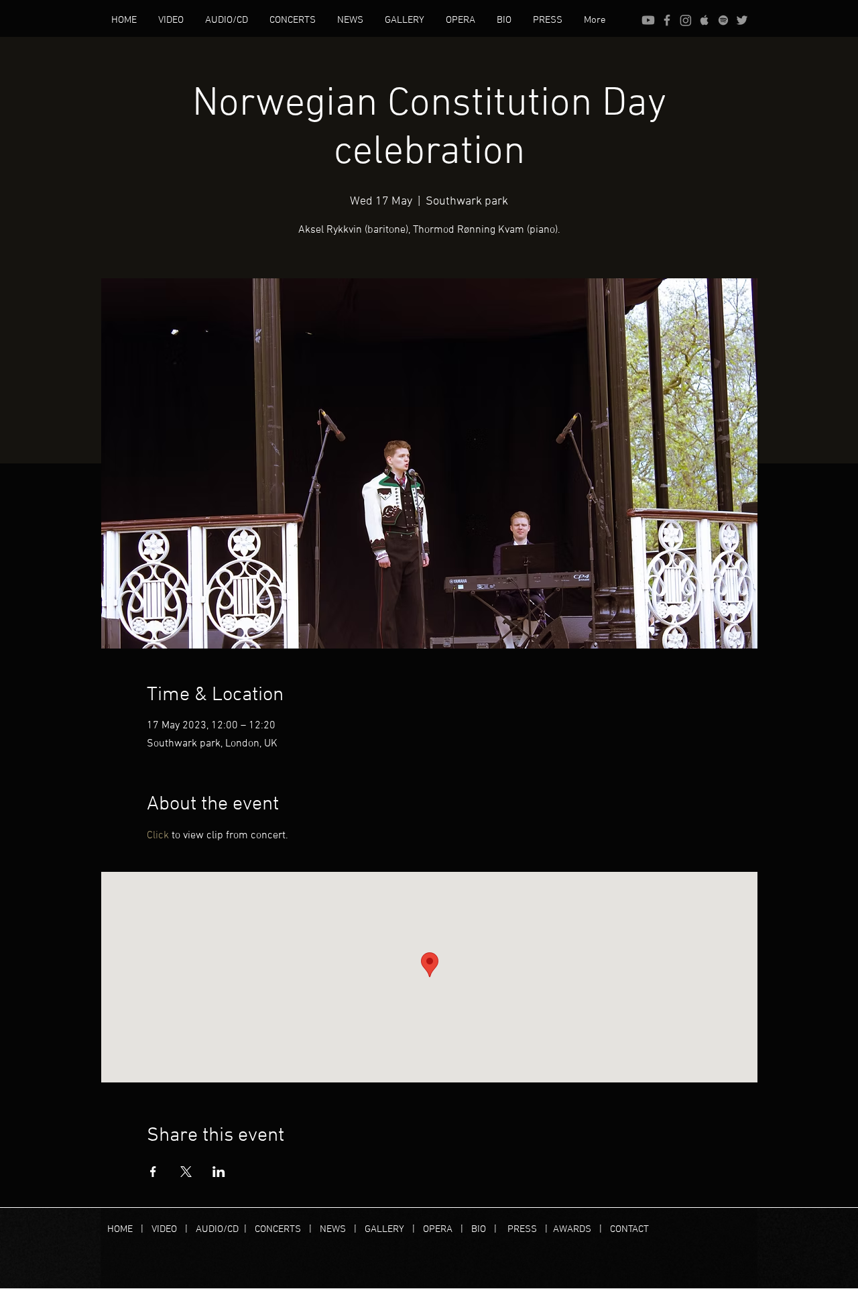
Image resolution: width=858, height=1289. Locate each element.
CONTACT (629, 1229)
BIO (478, 1229)
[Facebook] (667, 20)
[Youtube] (648, 20)
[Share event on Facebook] (153, 1171)
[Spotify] (723, 20)
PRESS (522, 1229)
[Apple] (704, 20)
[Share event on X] (186, 1171)
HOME (124, 1229)
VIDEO (164, 1229)
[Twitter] (742, 20)
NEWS (333, 1229)
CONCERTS (278, 1229)
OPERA (442, 1229)
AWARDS (572, 1229)
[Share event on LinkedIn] (218, 1171)
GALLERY (384, 1229)
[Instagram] (685, 20)
